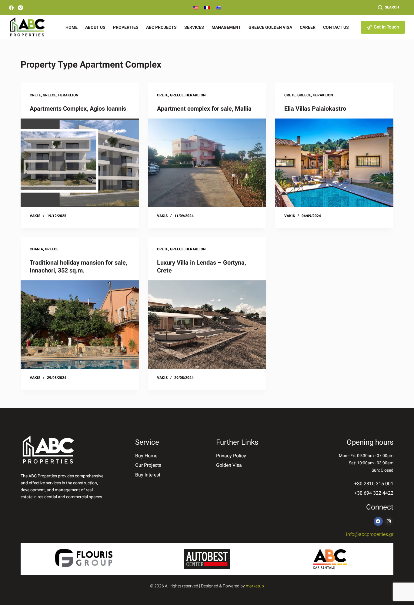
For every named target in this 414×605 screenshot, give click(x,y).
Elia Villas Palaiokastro (315, 108)
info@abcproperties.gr (369, 534)
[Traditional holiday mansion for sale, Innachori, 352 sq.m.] (80, 324)
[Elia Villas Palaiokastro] (334, 163)
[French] (207, 7)
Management (226, 27)
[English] (195, 7)
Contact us (336, 27)
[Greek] (218, 7)
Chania (36, 249)
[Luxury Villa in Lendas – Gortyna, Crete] (207, 324)
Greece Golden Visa (270, 27)
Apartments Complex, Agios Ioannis (78, 108)
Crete (35, 95)
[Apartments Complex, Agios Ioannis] (80, 163)
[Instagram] (20, 7)
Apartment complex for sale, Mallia (204, 108)
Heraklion (68, 95)
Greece (49, 95)
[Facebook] (11, 7)
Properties (126, 27)
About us (95, 27)
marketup (255, 586)
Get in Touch (386, 27)
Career (308, 27)
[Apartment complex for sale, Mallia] (207, 163)
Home (71, 27)
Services (194, 27)
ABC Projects (161, 27)
